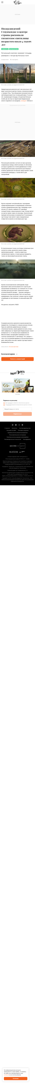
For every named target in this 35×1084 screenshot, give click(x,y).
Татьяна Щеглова (13, 346)
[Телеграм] (22, 424)
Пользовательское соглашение (17, 435)
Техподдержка (27, 439)
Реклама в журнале (23, 430)
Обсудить (15, 59)
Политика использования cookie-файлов (17, 437)
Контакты (14, 428)
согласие (10, 402)
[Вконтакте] (16, 424)
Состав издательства (25, 428)
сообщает (24, 101)
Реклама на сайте (11, 430)
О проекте (7, 428)
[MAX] (12, 424)
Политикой (8, 404)
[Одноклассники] (19, 424)
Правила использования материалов (18, 432)
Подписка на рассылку (10, 400)
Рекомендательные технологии (12, 439)
